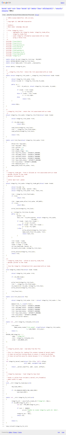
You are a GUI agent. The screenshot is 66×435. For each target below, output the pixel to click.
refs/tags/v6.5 (47, 8)
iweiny (33, 8)
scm (13, 8)
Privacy (15, 432)
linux (18, 8)
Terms (20, 432)
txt (59, 432)
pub (9, 8)
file (37, 15)
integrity (5, 11)
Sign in (62, 3)
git (29, 8)
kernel (4, 8)
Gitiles (10, 432)
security (59, 8)
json (63, 432)
